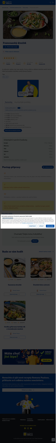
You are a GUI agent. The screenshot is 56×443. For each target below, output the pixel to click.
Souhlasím (50, 226)
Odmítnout (32, 226)
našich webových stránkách (8, 218)
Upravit (41, 226)
